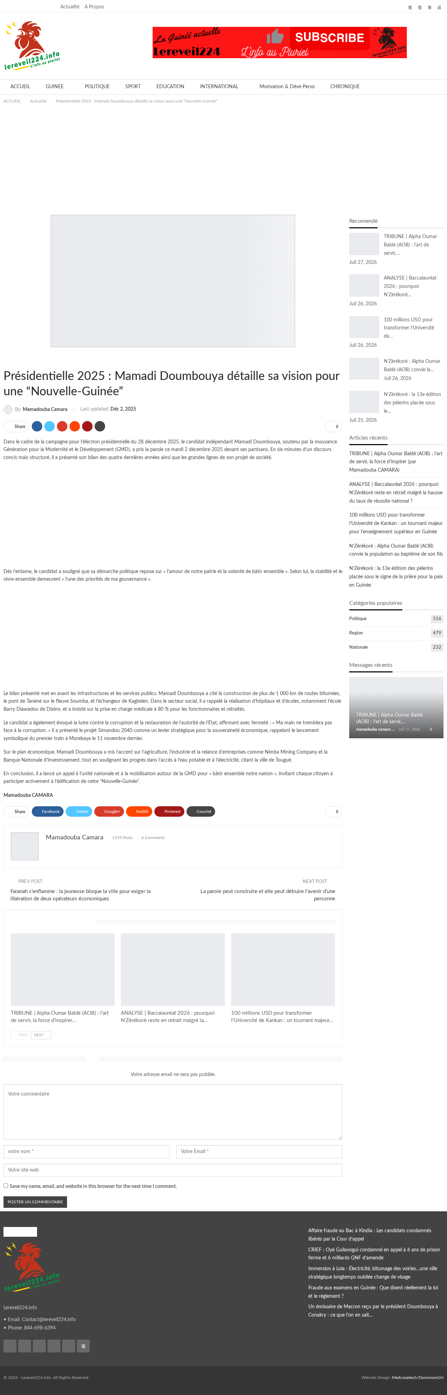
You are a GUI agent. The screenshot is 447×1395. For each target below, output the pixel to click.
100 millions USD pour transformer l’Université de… (409, 328)
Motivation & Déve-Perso (287, 86)
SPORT (133, 86)
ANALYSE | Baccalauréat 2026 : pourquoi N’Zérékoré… (410, 286)
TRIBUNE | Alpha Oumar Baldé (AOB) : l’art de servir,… (410, 245)
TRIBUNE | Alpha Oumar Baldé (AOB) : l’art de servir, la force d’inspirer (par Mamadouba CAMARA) (395, 462)
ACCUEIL (20, 86)
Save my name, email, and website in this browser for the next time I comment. (93, 1186)
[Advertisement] (223, 157)
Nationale (15, 358)
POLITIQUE (97, 86)
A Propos (94, 7)
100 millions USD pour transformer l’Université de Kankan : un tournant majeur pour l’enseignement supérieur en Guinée (396, 523)
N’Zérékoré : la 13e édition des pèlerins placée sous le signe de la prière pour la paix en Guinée (396, 577)
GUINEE (55, 86)
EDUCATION (170, 86)
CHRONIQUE (345, 86)
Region (356, 633)
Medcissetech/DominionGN (418, 1377)
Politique (21, 358)
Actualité (69, 7)
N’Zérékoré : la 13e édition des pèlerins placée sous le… (412, 403)
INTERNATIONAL (219, 86)
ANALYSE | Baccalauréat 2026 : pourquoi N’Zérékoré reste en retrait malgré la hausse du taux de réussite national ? (395, 493)
